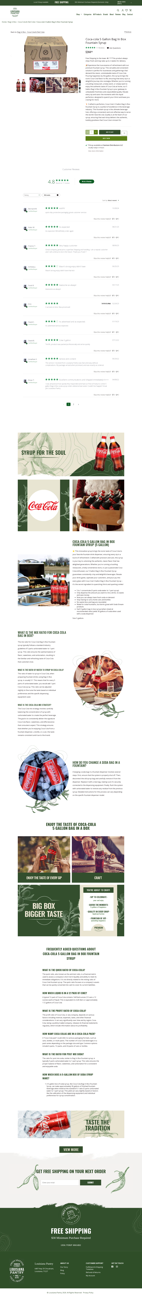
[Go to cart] (130, 10)
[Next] (77, 55)
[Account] (122, 10)
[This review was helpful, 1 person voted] (113, 332)
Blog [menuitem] (123, 14)
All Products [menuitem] (97, 14)
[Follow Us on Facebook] (112, 1266)
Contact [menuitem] (130, 14)
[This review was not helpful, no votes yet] (116, 219)
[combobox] (32, 195)
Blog (62, 1270)
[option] (46, 55)
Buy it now (106, 138)
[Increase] (96, 132)
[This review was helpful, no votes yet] (113, 219)
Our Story (64, 1267)
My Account (90, 1275)
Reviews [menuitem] (118, 14)
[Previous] (14, 55)
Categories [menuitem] (87, 14)
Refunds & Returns (93, 1272)
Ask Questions (115, 48)
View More (71, 1149)
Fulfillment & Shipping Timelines (94, 1268)
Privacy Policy (88, 1292)
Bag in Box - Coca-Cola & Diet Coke (30, 32)
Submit (90, 1182)
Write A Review (86, 181)
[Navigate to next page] (78, 404)
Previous (127, 32)
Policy (62, 1273)
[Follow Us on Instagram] (117, 1266)
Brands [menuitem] (105, 14)
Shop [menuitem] (78, 14)
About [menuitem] (112, 14)
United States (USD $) (121, 3)
